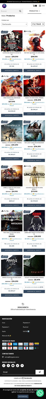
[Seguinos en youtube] (13, 365)
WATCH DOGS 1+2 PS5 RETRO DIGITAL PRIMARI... (11, 233)
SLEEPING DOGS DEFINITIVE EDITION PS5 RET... (12, 53)
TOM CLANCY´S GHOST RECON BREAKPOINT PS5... (34, 143)
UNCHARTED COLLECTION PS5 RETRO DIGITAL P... (34, 188)
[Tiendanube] (23, 379)
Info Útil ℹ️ (26, 331)
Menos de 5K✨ (6, 336)
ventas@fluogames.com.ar (12, 357)
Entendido (23, 396)
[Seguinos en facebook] (8, 365)
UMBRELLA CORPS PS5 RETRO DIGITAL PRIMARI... (11, 188)
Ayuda (4, 331)
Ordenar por (5, 20)
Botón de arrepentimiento (23, 385)
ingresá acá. (38, 383)
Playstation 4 (26, 323)
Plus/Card (25, 327)
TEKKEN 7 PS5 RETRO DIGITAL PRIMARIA (34, 98)
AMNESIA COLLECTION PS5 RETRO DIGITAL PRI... (11, 278)
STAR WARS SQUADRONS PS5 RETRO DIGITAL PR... (34, 53)
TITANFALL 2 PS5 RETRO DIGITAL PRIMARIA (12, 142)
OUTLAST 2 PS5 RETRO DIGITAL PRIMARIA (34, 277)
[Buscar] (20, 11)
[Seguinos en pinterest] (22, 365)
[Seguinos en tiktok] (17, 365)
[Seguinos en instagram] (3, 365)
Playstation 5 (5, 327)
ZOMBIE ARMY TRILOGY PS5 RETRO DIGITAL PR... (34, 233)
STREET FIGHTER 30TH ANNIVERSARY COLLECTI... (11, 98)
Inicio (3, 16)
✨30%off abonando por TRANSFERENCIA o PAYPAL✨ (23, 1)
